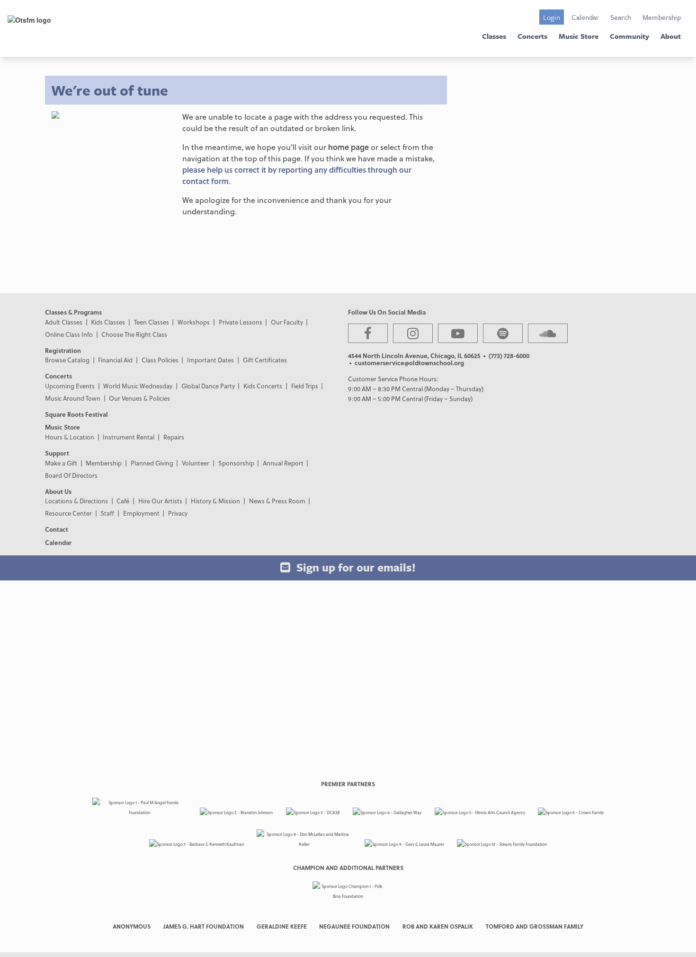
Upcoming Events (70, 385)
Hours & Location (69, 436)
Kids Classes (108, 321)
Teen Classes (151, 321)
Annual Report (283, 462)
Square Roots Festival (76, 414)
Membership (661, 17)
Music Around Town (72, 398)
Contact (56, 529)
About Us (58, 491)
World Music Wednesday (137, 385)
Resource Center (68, 513)
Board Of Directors (71, 475)
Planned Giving (152, 462)
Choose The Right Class (134, 334)
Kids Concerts (262, 385)
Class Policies (160, 359)
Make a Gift (61, 462)
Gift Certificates (265, 359)
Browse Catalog (67, 359)
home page (348, 146)
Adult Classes (63, 321)
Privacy (177, 513)
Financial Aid (115, 359)
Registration (63, 350)
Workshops (194, 321)
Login (551, 17)
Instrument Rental (128, 436)
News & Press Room (277, 500)
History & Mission (215, 500)
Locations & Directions (76, 500)
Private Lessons (240, 321)
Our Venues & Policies (139, 398)
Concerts (532, 36)
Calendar (585, 17)
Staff (107, 513)
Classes (494, 36)
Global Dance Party (208, 385)
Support (57, 452)
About (670, 36)
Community (629, 36)
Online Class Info (69, 334)
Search (620, 17)
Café (122, 500)
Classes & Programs (73, 311)
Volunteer (195, 462)
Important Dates (210, 359)
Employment (141, 513)
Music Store (578, 36)
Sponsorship (236, 462)
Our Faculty (287, 321)
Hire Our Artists (160, 500)
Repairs (173, 436)
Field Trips (304, 385)
